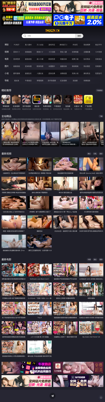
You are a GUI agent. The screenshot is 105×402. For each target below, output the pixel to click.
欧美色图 (40, 66)
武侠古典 (52, 73)
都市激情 (16, 73)
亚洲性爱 (16, 59)
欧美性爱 (52, 59)
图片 (7, 66)
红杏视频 (63, 80)
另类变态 (98, 59)
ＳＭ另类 (98, 52)
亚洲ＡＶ (16, 52)
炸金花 (75, 45)
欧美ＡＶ (40, 52)
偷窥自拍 (16, 66)
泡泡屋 (75, 80)
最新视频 (6, 153)
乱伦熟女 (87, 59)
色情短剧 (87, 80)
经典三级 (75, 59)
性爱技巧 (98, 73)
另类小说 (75, 73)
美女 (89, 154)
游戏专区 (52, 45)
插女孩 (16, 80)
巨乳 (95, 154)
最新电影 (6, 259)
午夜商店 (28, 80)
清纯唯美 (75, 66)
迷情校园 (63, 73)
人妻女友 (40, 73)
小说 (7, 73)
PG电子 (16, 45)
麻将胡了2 (63, 45)
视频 (7, 51)
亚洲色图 (28, 66)
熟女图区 (87, 66)
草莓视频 (40, 80)
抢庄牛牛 (98, 45)
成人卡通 (40, 59)
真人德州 (28, 45)
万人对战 (40, 45)
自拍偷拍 (28, 52)
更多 (101, 154)
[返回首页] (101, 397)
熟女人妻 (63, 52)
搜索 (79, 36)
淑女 (95, 259)
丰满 (89, 259)
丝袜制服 (75, 52)
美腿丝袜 (63, 66)
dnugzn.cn (52, 31)
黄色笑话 (87, 73)
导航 (7, 80)
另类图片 (98, 66)
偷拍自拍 (28, 59)
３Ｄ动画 (52, 52)
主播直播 (87, 52)
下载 (101, 116)
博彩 (7, 44)
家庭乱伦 (28, 73)
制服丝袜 (63, 59)
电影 (7, 59)
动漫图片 (52, 66)
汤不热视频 (52, 80)
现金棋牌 (87, 45)
